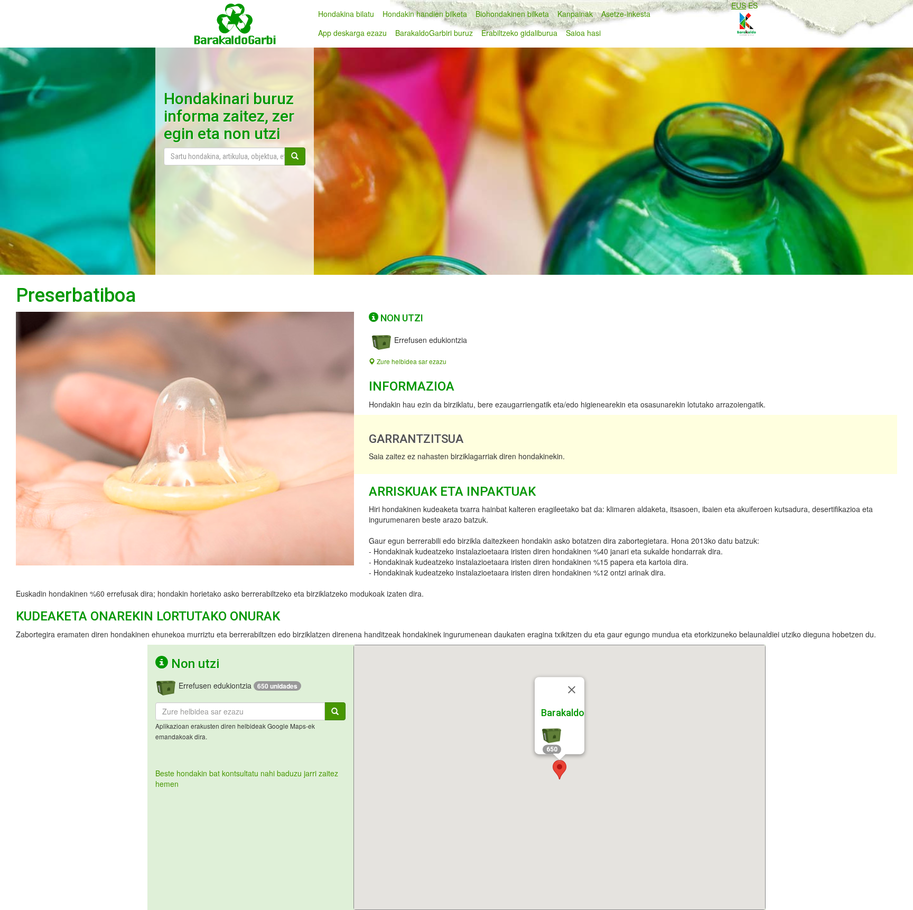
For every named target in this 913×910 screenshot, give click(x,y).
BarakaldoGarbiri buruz (434, 32)
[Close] (571, 689)
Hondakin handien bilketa (425, 13)
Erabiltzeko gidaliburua (519, 32)
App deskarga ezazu (352, 32)
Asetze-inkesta (625, 13)
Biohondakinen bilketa (512, 13)
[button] (559, 769)
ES (753, 5)
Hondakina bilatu (346, 13)
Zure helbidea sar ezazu (410, 361)
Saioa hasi (583, 32)
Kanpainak (575, 13)
